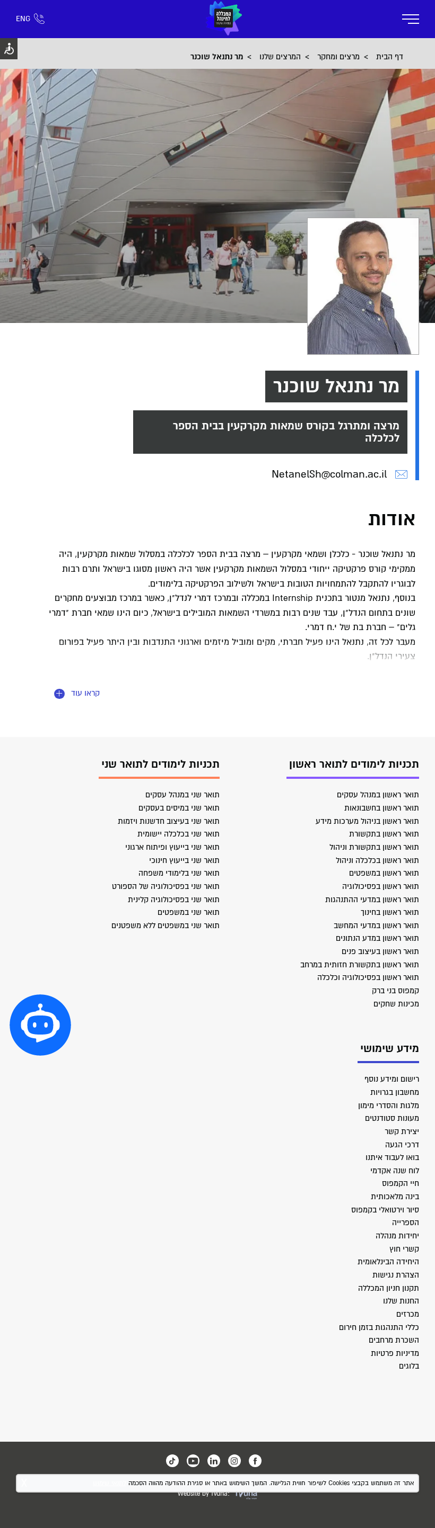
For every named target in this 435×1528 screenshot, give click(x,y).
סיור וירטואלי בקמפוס (385, 1210)
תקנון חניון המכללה (388, 1288)
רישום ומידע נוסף (391, 1079)
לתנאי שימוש (109, 1483)
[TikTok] (172, 1460)
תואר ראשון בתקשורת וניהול (374, 847)
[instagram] (234, 1460)
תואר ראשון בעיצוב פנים (380, 951)
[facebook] (255, 1460)
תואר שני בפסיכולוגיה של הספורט (166, 886)
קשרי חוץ (404, 1249)
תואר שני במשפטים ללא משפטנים (165, 925)
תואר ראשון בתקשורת (384, 834)
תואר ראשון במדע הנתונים (377, 938)
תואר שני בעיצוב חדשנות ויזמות (169, 821)
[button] (40, 1025)
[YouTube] (193, 1460)
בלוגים (409, 1366)
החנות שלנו (401, 1301)
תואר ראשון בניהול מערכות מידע (367, 821)
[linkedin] (213, 1460)
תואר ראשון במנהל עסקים (378, 794)
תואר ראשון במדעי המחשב (376, 925)
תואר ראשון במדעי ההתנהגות (372, 899)
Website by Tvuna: (204, 1494)
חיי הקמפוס (400, 1183)
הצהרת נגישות (395, 1275)
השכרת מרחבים (394, 1340)
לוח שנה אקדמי (394, 1170)
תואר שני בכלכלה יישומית (178, 834)
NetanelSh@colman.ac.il (329, 474)
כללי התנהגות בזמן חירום (379, 1327)
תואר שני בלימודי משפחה (179, 873)
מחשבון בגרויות (394, 1092)
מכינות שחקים (396, 1004)
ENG (23, 18)
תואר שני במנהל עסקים (182, 794)
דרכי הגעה (402, 1144)
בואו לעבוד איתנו (392, 1157)
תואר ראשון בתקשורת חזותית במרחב (359, 964)
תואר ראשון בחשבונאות (381, 808)
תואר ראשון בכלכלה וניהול (377, 860)
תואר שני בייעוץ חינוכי (184, 860)
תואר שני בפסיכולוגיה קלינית (174, 899)
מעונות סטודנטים (392, 1118)
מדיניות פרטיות (395, 1353)
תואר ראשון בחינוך (390, 912)
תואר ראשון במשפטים (384, 873)
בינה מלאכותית (395, 1196)
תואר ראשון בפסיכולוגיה (380, 886)
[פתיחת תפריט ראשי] (411, 19)
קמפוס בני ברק (395, 990)
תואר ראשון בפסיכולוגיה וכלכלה (368, 977)
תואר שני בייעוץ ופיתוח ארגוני (172, 847)
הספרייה (405, 1222)
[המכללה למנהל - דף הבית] (224, 19)
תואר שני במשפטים (189, 912)
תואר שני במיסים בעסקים (179, 808)
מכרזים (407, 1314)
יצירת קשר (402, 1131)
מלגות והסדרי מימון (388, 1105)
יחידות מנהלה (397, 1236)
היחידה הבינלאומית (388, 1261)
